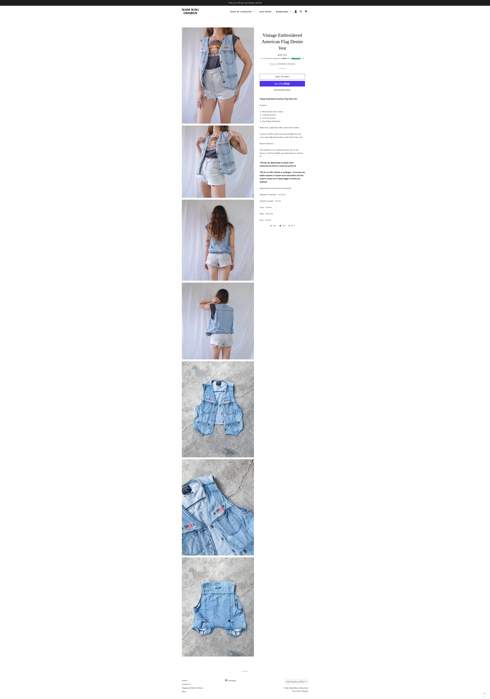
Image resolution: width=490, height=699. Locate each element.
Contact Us (186, 684)
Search (184, 680)
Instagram (232, 680)
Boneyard (282, 12)
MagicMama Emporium (298, 688)
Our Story (265, 12)
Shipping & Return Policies (192, 688)
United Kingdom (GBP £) (295, 682)
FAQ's (184, 691)
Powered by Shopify (300, 691)
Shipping (273, 64)
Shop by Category (241, 12)
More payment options (282, 90)
